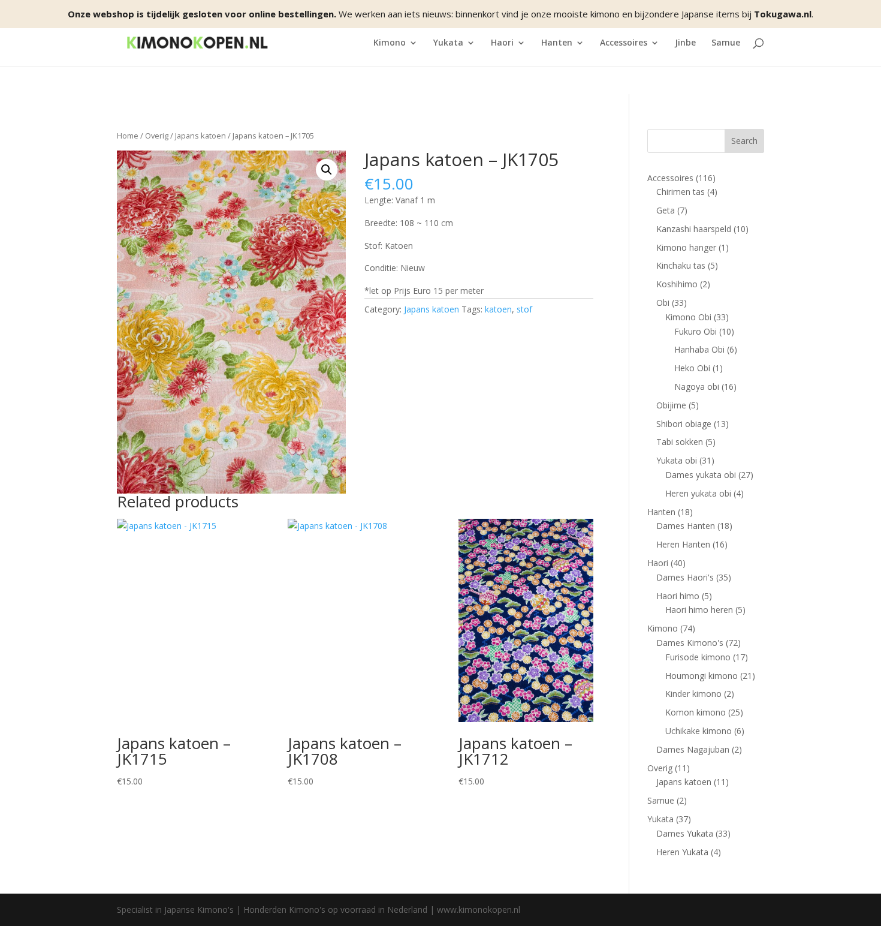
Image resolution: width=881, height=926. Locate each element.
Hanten (556, 43)
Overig (156, 135)
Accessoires (623, 43)
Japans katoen (200, 135)
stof (524, 309)
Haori (502, 43)
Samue (725, 43)
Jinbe (685, 43)
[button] (326, 170)
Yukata (448, 43)
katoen (498, 309)
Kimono (389, 43)
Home (127, 135)
